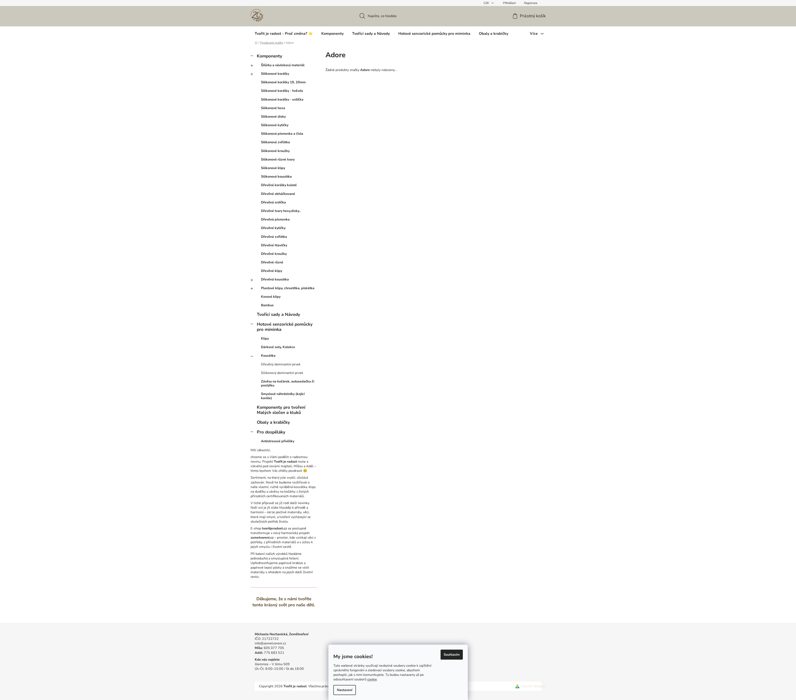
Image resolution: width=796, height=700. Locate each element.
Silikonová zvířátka (275, 142)
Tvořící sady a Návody (278, 314)
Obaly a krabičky (273, 422)
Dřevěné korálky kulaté (279, 185)
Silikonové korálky (275, 73)
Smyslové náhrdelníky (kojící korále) (283, 396)
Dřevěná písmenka (275, 219)
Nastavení (344, 690)
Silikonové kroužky (275, 151)
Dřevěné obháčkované (278, 194)
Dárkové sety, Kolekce (278, 347)
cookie (372, 679)
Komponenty (269, 56)
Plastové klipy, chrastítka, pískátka (287, 288)
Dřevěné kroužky (274, 254)
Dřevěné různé (272, 262)
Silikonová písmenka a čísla (282, 133)
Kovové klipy (271, 296)
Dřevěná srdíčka (273, 202)
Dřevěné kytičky (273, 228)
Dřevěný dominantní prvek (281, 364)
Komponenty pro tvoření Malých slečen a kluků (281, 409)
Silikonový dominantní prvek (282, 373)
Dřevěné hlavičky (274, 245)
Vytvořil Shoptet (533, 686)
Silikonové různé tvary (278, 159)
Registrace (530, 3)
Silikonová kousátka (276, 176)
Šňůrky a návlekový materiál (282, 65)
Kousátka (268, 355)
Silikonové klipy (273, 168)
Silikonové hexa (273, 108)
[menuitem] (284, 33)
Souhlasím (452, 654)
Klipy (265, 338)
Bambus (267, 305)
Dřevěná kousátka (275, 279)
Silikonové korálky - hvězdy (282, 90)
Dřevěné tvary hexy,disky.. (281, 211)
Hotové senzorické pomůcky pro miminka (285, 326)
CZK (487, 3)
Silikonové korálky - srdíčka (282, 99)
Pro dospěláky (271, 432)
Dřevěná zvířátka (274, 236)
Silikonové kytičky (274, 125)
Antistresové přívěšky (277, 441)
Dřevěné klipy (271, 271)
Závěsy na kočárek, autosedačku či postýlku (287, 383)
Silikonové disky (273, 116)
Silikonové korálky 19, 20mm (283, 82)
